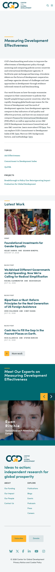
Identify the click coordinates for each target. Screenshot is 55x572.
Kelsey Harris (11, 251)
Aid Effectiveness (12, 155)
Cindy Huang (30, 311)
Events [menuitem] (30, 498)
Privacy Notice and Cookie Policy (27, 562)
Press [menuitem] (30, 508)
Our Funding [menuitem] (9, 489)
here (44, 127)
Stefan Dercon (31, 338)
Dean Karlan (35, 281)
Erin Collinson (11, 311)
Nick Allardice (11, 338)
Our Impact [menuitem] (9, 494)
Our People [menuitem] (9, 498)
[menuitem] (48, 5)
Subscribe (19, 538)
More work (17, 353)
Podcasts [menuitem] (31, 503)
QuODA (7, 167)
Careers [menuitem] (31, 513)
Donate (36, 538)
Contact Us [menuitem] (9, 503)
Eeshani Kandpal (30, 251)
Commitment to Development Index (20, 161)
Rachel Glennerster (14, 281)
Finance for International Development (30, 118)
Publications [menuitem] (33, 489)
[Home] (27, 5)
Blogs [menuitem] (30, 494)
